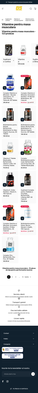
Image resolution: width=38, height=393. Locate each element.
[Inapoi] (2, 19)
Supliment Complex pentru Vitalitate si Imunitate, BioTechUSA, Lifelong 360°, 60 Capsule (27, 194)
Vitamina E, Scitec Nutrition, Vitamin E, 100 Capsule (10, 191)
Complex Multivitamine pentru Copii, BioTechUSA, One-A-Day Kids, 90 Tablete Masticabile (28, 161)
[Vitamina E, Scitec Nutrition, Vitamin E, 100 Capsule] (10, 179)
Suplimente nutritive (8, 19)
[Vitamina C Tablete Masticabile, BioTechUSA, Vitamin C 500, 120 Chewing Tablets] (10, 147)
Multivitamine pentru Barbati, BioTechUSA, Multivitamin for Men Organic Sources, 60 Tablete (10, 129)
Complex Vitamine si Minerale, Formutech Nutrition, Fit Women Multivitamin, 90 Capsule (28, 96)
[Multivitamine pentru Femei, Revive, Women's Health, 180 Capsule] (28, 212)
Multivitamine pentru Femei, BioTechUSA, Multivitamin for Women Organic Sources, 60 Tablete (28, 128)
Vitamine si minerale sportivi (18, 19)
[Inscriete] (33, 374)
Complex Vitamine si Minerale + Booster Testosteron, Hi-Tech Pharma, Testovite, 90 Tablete (10, 96)
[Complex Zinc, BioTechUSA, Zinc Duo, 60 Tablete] (10, 244)
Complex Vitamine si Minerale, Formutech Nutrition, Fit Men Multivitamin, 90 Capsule (10, 227)
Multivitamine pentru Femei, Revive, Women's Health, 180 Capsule (28, 226)
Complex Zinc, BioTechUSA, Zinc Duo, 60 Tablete (9, 257)
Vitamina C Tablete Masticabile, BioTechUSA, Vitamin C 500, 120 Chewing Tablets (9, 161)
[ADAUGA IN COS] (4, 88)
